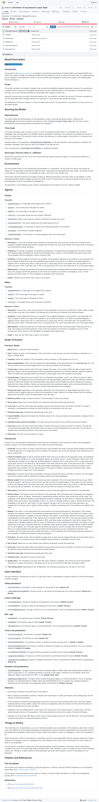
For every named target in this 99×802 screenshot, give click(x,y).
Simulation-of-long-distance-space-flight (29, 8)
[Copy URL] (92, 26)
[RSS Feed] (60, 7)
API (95, 800)
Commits (14, 22)
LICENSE (8, 35)
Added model (36, 45)
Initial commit (36, 35)
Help (17, 2)
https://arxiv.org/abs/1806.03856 (22, 784)
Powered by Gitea (7, 800)
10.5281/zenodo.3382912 (27, 770)
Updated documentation (39, 38)
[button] (15, 26)
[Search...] (47, 26)
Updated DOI (35, 31)
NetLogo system (25, 73)
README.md (9, 42)
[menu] (95, 26)
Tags (62, 22)
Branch (38, 22)
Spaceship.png (10, 49)
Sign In (94, 2)
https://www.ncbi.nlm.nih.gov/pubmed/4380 (26, 788)
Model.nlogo (9, 38)
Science (8, 8)
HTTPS (53, 26)
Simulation (20, 19)
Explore (10, 2)
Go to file (22, 27)
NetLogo (5, 19)
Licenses (90, 800)
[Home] (3, 2)
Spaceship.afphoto (11, 45)
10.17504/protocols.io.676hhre (25, 776)
